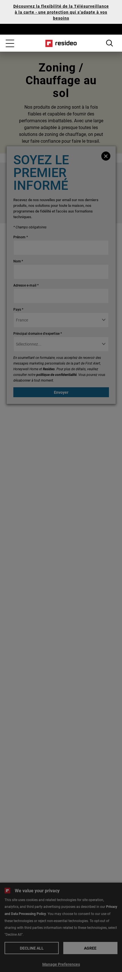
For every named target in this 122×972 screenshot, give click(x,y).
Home (61, 43)
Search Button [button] (109, 43)
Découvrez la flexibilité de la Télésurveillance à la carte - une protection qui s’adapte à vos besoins (61, 12)
